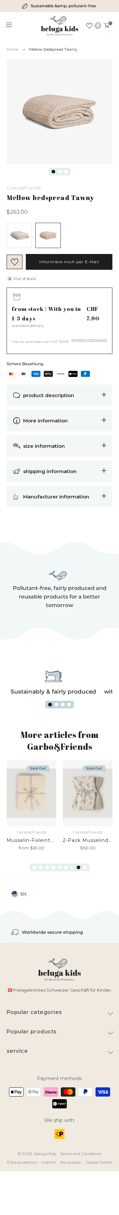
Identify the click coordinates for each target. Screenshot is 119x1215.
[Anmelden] (98, 25)
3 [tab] (66, 171)
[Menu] (9, 25)
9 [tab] (85, 867)
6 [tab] (66, 867)
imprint (48, 1162)
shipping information (89, 340)
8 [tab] (78, 867)
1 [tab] (53, 171)
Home (12, 49)
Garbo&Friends (24, 188)
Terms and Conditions (80, 1153)
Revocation (71, 1162)
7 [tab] (72, 867)
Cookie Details (99, 1162)
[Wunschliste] (89, 26)
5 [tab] (59, 867)
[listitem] (59, 6)
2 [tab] (59, 171)
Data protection (22, 1162)
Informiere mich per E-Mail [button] (69, 261)
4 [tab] (69, 704)
